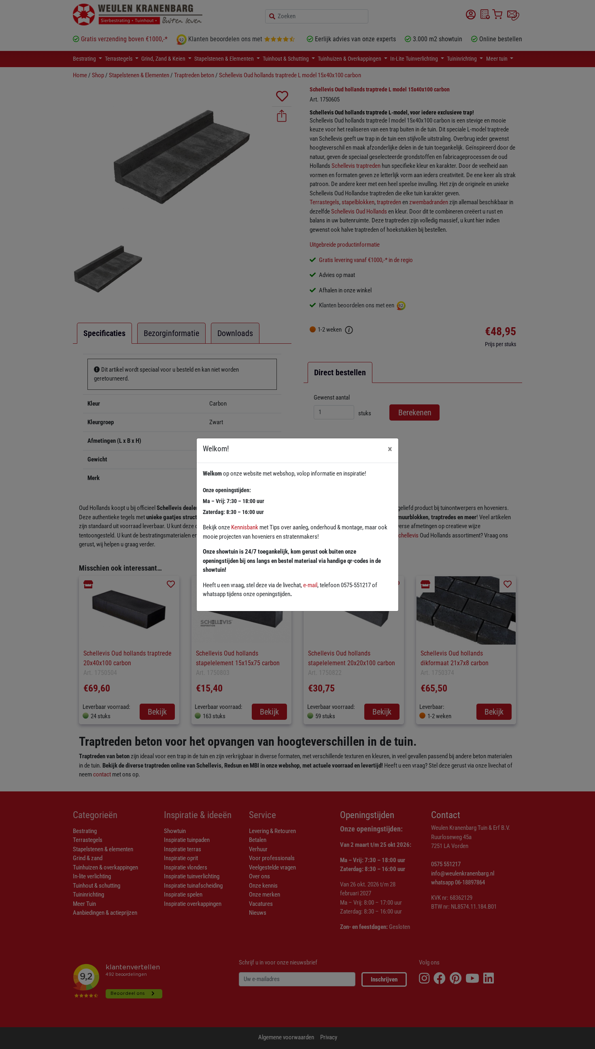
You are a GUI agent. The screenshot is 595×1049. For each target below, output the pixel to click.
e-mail (310, 585)
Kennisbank (244, 527)
